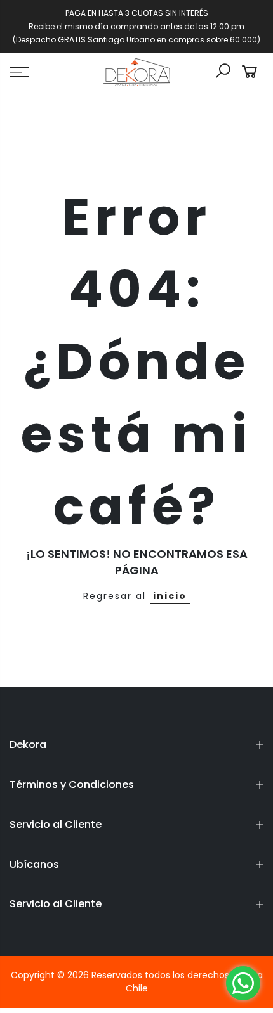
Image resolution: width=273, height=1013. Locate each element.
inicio (170, 596)
